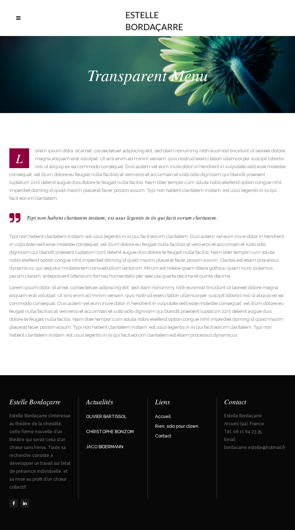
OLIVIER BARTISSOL (106, 416)
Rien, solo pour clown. (177, 426)
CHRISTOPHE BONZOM (110, 431)
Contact (163, 436)
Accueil (163, 416)
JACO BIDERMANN (104, 446)
